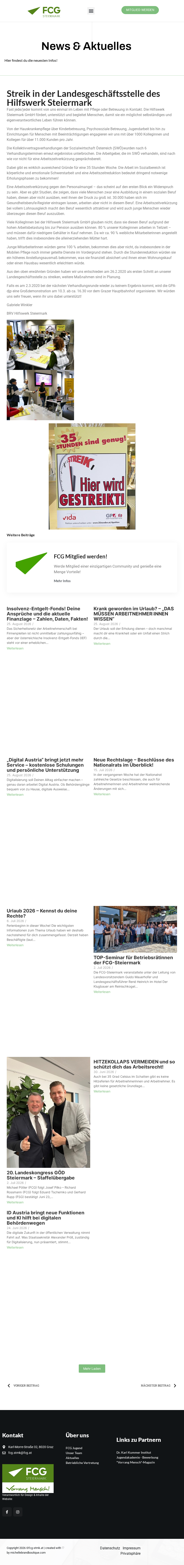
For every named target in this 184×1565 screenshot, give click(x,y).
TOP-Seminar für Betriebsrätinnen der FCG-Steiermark (133, 960)
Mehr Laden (92, 1368)
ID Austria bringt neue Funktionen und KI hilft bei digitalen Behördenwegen (45, 1218)
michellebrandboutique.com (28, 1552)
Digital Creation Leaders (27, 1499)
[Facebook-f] (7, 1512)
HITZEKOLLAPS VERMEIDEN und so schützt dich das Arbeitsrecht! (134, 1064)
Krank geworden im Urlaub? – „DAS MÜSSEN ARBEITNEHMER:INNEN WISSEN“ (134, 613)
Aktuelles (72, 1458)
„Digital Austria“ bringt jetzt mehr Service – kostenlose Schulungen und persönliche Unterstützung (45, 765)
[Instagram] (18, 1512)
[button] (91, 11)
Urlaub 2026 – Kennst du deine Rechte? (42, 913)
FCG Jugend (74, 1448)
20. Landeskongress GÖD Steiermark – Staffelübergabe (41, 1175)
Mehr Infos (62, 581)
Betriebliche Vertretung (82, 1463)
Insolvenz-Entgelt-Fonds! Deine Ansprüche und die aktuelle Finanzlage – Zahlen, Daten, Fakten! (47, 613)
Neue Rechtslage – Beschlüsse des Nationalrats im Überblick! (134, 762)
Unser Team (74, 1453)
